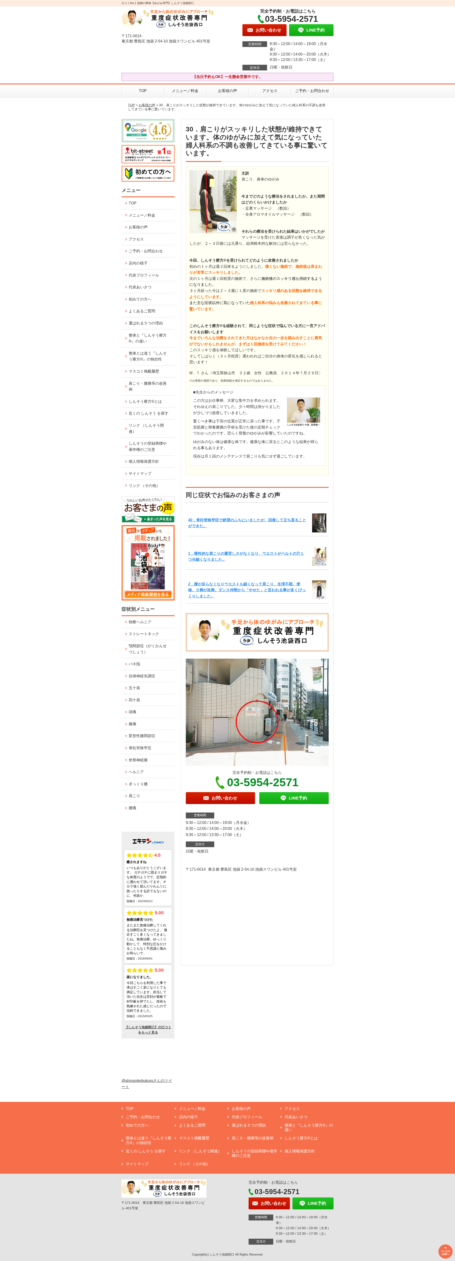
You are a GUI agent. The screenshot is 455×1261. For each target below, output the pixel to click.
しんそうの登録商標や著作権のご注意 (148, 446)
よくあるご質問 (142, 311)
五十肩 (134, 688)
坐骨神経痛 (138, 760)
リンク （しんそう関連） (146, 428)
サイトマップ (140, 473)
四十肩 (134, 700)
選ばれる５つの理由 (146, 323)
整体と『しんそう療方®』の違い (148, 338)
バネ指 (134, 664)
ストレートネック (144, 634)
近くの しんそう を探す (148, 413)
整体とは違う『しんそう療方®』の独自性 (148, 356)
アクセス (270, 91)
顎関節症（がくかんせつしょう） (148, 649)
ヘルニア (136, 772)
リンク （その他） (144, 486)
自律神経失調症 (142, 676)
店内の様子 (138, 263)
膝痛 (132, 724)
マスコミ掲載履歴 (144, 371)
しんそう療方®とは (145, 401)
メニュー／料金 (185, 91)
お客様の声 (227, 91)
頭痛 (132, 712)
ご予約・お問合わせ (312, 91)
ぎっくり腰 (138, 784)
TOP (143, 91)
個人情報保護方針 (144, 461)
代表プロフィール (144, 275)
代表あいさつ (140, 287)
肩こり (134, 796)
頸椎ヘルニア (140, 622)
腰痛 (132, 808)
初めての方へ (140, 299)
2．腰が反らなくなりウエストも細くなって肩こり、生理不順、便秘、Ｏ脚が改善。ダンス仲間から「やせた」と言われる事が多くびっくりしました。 (247, 590)
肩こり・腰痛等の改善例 (148, 386)
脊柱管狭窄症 (140, 748)
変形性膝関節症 (142, 736)
